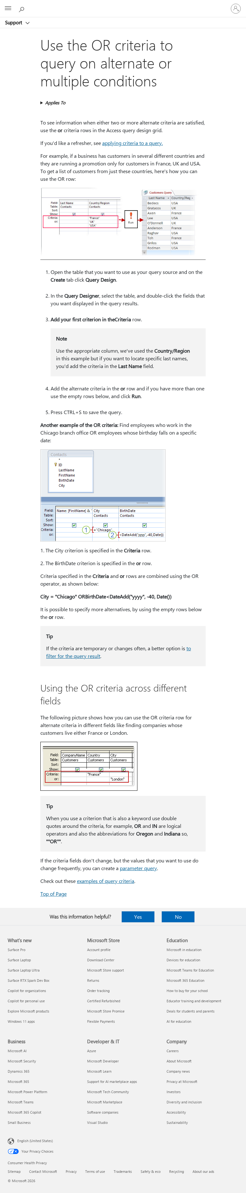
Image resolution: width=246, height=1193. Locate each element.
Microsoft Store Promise (106, 1011)
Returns (93, 980)
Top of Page (53, 893)
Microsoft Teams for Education (190, 970)
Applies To (55, 103)
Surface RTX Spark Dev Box (28, 980)
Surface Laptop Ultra (24, 970)
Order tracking (98, 990)
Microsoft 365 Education (185, 980)
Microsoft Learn (99, 1071)
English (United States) (35, 1140)
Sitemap (14, 1171)
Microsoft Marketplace (104, 1102)
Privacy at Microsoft (182, 1081)
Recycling (176, 1171)
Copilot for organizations (27, 990)
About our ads (203, 1171)
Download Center (100, 959)
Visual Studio (97, 1122)
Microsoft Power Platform (27, 1091)
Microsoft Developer (103, 1061)
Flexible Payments (101, 1021)
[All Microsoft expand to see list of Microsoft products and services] (8, 8)
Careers (173, 1050)
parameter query (138, 868)
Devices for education (183, 959)
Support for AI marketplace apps (112, 1081)
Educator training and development (194, 1000)
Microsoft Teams (21, 1102)
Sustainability (177, 1122)
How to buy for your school (187, 990)
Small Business (19, 1122)
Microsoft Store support (105, 970)
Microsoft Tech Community (108, 1091)
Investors (174, 1091)
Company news (178, 1071)
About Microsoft (179, 1061)
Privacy (71, 1171)
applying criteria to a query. (132, 143)
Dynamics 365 (18, 1071)
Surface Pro (16, 949)
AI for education (179, 1021)
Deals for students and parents (191, 1011)
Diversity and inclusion (184, 1102)
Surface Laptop (19, 959)
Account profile (99, 949)
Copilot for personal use (26, 1000)
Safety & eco (150, 1171)
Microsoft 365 (18, 1081)
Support (14, 22)
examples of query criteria (105, 880)
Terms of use (95, 1171)
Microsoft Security (22, 1061)
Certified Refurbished (103, 1000)
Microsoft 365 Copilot (24, 1112)
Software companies (103, 1112)
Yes (138, 916)
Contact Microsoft (43, 1171)
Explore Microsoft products (28, 1011)
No (178, 916)
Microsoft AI (17, 1050)
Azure (91, 1050)
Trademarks (123, 1171)
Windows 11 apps (21, 1021)
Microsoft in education (184, 949)
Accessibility (176, 1112)
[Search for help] (22, 8)
